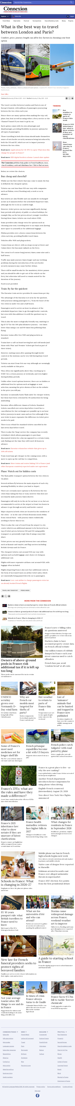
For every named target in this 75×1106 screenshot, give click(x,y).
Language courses (8, 1046)
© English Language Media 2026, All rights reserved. (18, 1087)
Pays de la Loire (26, 1066)
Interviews (42, 1046)
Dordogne (24, 1058)
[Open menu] (5, 16)
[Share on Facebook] (66, 98)
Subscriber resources (9, 1050)
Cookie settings (68, 1087)
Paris (22, 1046)
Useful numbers (8, 1077)
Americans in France (64, 1081)
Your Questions (37, 21)
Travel (23, 1042)
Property (70, 21)
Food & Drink (43, 1042)
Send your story (7, 1073)
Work (59, 1073)
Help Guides (16, 21)
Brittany (23, 1054)
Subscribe (18, 16)
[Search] (71, 2)
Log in (72, 16)
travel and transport (10, 590)
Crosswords (43, 1035)
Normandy (24, 1050)
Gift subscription (8, 1039)
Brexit (59, 1069)
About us (5, 1058)
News (23, 1032)
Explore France (44, 1039)
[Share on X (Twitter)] (69, 98)
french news (25, 590)
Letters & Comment (27, 1039)
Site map (37, 1091)
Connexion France (9, 1032)
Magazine (42, 1032)
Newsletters (7, 1054)
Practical (26, 21)
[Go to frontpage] (15, 10)
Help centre (6, 1066)
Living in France (62, 1062)
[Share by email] (72, 98)
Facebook (37, 1096)
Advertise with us (8, 1069)
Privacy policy (40, 1087)
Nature (41, 1050)
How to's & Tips (62, 1050)
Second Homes (62, 1042)
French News (6, 21)
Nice (22, 1062)
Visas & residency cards (65, 1046)
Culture (41, 1054)
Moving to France (63, 1077)
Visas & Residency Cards (51, 21)
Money (64, 21)
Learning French (63, 1066)
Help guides (6, 1042)
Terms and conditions (54, 1087)
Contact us (6, 1062)
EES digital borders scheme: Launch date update (30, 157)
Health (60, 1058)
